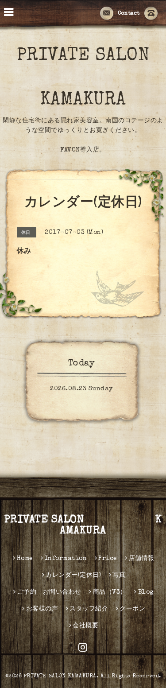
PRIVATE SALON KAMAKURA (83, 525)
